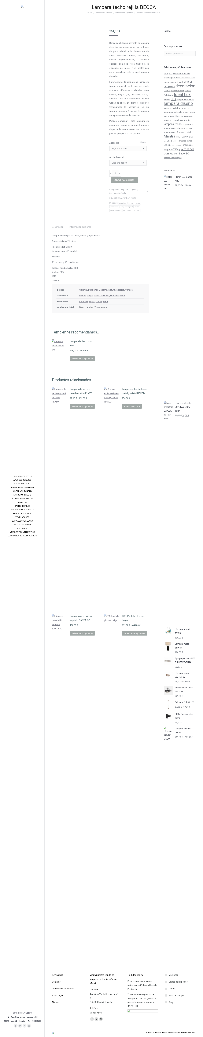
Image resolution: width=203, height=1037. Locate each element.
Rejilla (92, 301)
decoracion (114, 207)
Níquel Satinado (101, 295)
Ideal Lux (182, 94)
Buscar (192, 53)
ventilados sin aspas (172, 158)
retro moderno (115, 210)
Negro (90, 295)
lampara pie (184, 120)
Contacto (56, 982)
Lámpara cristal (183, 132)
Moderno (103, 290)
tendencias (127, 210)
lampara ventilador (171, 128)
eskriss (188, 91)
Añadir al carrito (124, 180)
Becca (131, 203)
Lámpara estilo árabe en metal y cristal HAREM (134, 391)
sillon (169, 145)
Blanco (82, 295)
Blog (171, 1002)
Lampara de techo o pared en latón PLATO (81, 391)
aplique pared (170, 77)
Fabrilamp (168, 95)
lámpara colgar (169, 132)
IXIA (173, 99)
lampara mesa (187, 112)
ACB (166, 73)
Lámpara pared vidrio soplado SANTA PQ (81, 618)
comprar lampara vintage (173, 82)
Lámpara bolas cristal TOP (81, 343)
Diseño (167, 90)
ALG (170, 74)
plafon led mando (178, 141)
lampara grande (170, 108)
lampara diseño (178, 103)
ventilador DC (181, 153)
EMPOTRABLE (177, 90)
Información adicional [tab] (80, 227)
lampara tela (187, 124)
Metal (105, 301)
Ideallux (167, 100)
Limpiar (143, 142)
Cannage (83, 301)
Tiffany (176, 149)
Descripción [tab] (57, 227)
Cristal (99, 301)
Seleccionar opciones (82, 359)
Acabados (114, 143)
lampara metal (170, 116)
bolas (138, 203)
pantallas (167, 141)
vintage (136, 210)
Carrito (172, 988)
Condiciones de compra (63, 988)
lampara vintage (185, 128)
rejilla (137, 207)
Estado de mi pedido (178, 982)
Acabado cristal (116, 157)
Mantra (169, 136)
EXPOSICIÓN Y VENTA (22, 1013)
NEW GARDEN (187, 137)
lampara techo (173, 124)
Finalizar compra (176, 995)
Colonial (83, 290)
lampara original (127, 207)
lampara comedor (185, 99)
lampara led (183, 108)
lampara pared (171, 120)
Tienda (55, 1002)
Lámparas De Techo (117, 193)
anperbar (122, 203)
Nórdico (120, 290)
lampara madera (172, 112)
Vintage (129, 290)
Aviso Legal (57, 995)
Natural (111, 290)
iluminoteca (57, 975)
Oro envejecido (117, 295)
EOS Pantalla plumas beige (133, 618)
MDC (178, 137)
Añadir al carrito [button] (132, 406)
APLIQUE (185, 73)
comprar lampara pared (186, 78)
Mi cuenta (173, 975)
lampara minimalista (184, 116)
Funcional (93, 290)
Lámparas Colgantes (128, 189)
